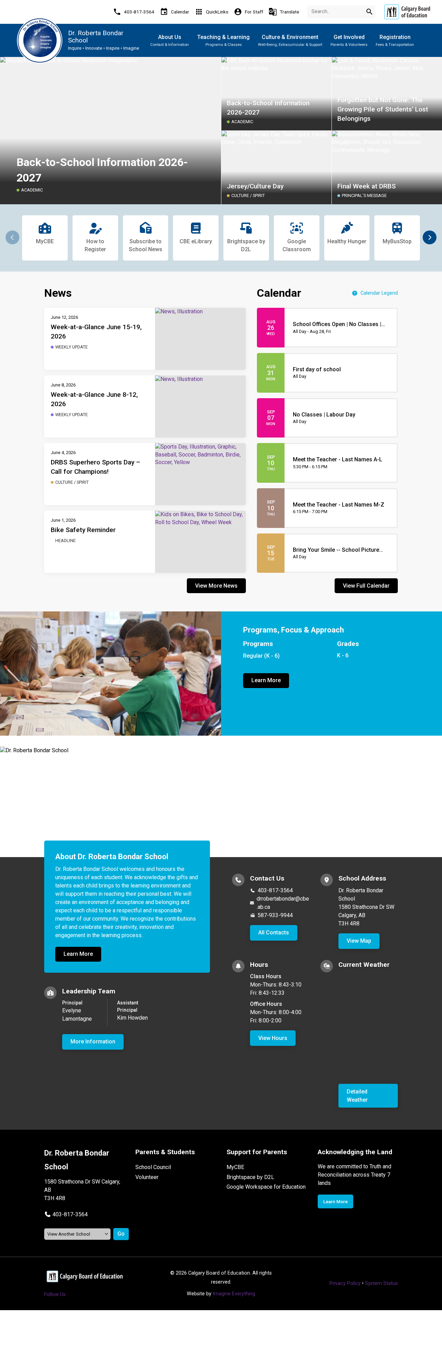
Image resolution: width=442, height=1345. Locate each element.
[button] (429, 237)
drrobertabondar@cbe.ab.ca (283, 902)
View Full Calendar (366, 585)
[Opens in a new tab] (407, 12)
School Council (153, 1167)
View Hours (272, 1038)
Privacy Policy (345, 1283)
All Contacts (273, 932)
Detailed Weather (357, 1095)
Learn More (266, 680)
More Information (92, 1041)
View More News (216, 585)
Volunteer (146, 1177)
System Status (381, 1283)
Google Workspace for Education (266, 1187)
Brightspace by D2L (250, 1177)
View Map (359, 940)
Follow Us (55, 1294)
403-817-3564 (275, 890)
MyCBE (235, 1167)
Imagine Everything (234, 1294)
